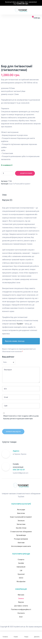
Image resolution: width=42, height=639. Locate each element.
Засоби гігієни (21, 528)
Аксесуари (21, 510)
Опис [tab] (4, 195)
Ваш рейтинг (8, 357)
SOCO (21, 578)
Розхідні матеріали (21, 539)
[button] (3, 18)
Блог (21, 617)
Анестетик (21, 513)
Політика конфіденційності (21, 609)
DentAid (21, 563)
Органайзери (21, 535)
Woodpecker (21, 581)
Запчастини (21, 524)
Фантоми (21, 543)
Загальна (21, 521)
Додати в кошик (26, 173)
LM (21, 570)
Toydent (20, 324)
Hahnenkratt (21, 567)
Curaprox (21, 559)
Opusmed (21, 574)
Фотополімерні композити (21, 546)
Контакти (21, 613)
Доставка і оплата (21, 606)
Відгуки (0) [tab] (7, 200)
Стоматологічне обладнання (21, 532)
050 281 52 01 (19, 470)
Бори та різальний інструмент (19, 184)
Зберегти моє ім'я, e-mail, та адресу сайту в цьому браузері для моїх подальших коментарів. (21, 417)
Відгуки (21, 602)
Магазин (21, 595)
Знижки (21, 598)
